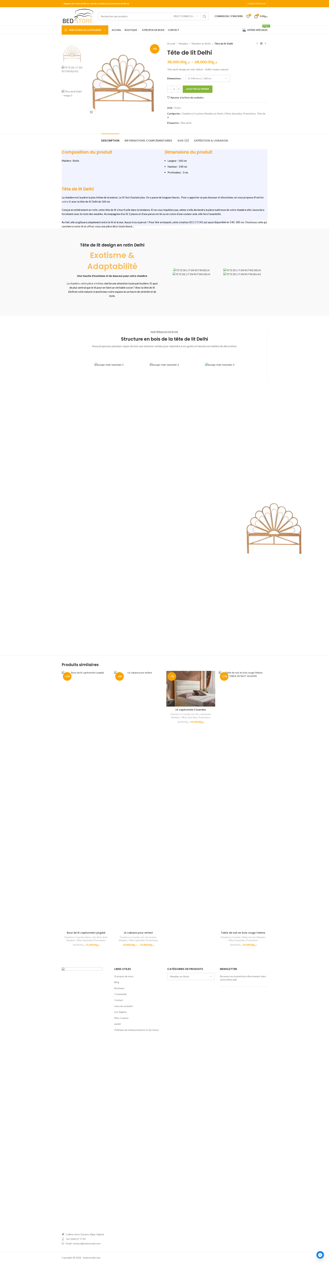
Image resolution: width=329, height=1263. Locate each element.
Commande (120, 994)
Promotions (249, 113)
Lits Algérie (120, 1011)
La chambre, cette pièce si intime (85, 283)
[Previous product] (257, 44)
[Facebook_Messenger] (320, 1255)
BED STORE (196, 222)
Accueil (171, 43)
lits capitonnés (203, 714)
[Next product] (265, 44)
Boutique (119, 988)
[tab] (110, 139)
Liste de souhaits (123, 1006)
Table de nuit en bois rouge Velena (243, 932)
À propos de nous (123, 976)
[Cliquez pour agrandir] (91, 112)
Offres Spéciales (233, 113)
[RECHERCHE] (204, 16)
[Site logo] (78, 15)
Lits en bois (150, 937)
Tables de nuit (248, 937)
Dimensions (174, 78)
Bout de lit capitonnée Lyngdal (86, 932)
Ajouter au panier (197, 89)
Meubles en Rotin (201, 43)
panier (117, 1023)
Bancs (88, 937)
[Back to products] (261, 44)
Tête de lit (186, 122)
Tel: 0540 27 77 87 (76, 1238)
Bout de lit (102, 937)
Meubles (183, 43)
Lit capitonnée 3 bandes (190, 709)
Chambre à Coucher (192, 113)
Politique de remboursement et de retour (136, 1029)
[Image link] (82, 1096)
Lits (94, 937)
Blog (116, 982)
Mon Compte (121, 1018)
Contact (118, 1000)
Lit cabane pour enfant (138, 932)
